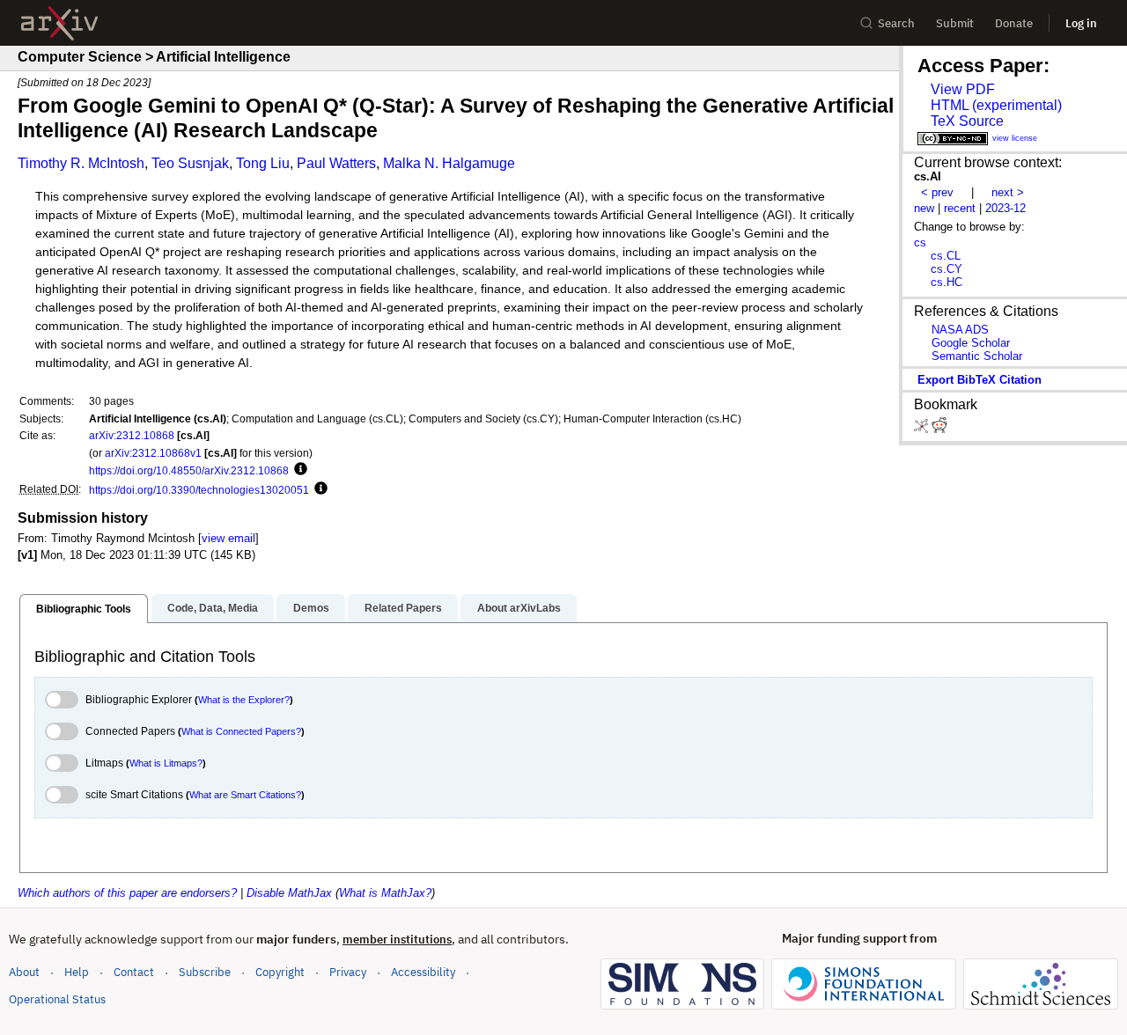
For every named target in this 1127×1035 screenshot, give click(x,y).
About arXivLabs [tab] (519, 608)
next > (1007, 192)
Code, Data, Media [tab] (212, 608)
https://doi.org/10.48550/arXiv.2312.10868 (189, 470)
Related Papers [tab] (403, 608)
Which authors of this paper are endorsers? (127, 892)
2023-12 (1005, 208)
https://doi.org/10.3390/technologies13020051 (199, 489)
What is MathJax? (385, 892)
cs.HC (946, 282)
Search (896, 23)
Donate (1014, 23)
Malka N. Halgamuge (449, 163)
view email (228, 538)
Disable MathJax (289, 892)
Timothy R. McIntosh (81, 163)
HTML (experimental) (996, 105)
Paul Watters (336, 163)
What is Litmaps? (166, 763)
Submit (955, 23)
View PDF (963, 89)
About (24, 972)
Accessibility (423, 972)
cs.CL (946, 255)
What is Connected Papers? (241, 731)
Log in (1081, 23)
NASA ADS (960, 329)
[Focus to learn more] (298, 470)
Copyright (280, 972)
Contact (134, 972)
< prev (937, 192)
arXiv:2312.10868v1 (153, 453)
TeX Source (967, 121)
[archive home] (59, 23)
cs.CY (946, 268)
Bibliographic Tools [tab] (83, 609)
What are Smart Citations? (245, 794)
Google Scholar (971, 342)
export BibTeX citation (979, 379)
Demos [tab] (311, 608)
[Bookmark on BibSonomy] (923, 429)
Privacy (347, 972)
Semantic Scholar (977, 356)
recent (960, 208)
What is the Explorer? (244, 699)
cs (920, 242)
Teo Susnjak (190, 163)
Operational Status (57, 999)
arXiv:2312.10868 (131, 435)
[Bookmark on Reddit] (939, 429)
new (924, 208)
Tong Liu (263, 163)
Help (76, 972)
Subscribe (205, 972)
